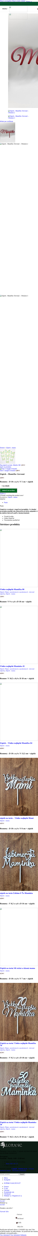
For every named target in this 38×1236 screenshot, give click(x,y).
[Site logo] (18, 12)
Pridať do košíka (8, 490)
